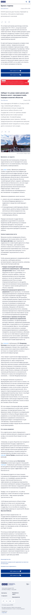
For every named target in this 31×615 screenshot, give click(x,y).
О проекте (4, 595)
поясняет (3, 455)
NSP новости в (14, 70)
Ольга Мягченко (4, 100)
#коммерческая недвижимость (8, 566)
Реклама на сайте (15, 593)
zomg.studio (4, 612)
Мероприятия (16, 597)
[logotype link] (4, 2)
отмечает (5, 343)
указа (5, 169)
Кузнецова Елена (4, 8)
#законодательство (5, 559)
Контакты (4, 593)
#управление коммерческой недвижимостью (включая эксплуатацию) (14, 562)
